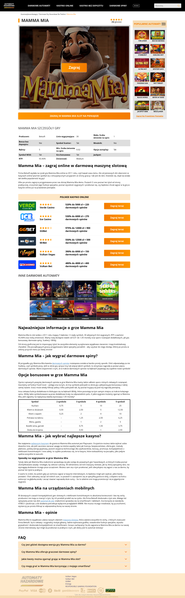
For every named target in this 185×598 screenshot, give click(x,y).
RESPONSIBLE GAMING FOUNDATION (81, 586)
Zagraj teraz (117, 205)
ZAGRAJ (40, 289)
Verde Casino (47, 207)
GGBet (43, 230)
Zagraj (74, 67)
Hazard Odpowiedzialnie (101, 595)
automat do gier (47, 501)
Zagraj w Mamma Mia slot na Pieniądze (74, 115)
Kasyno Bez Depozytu (91, 5)
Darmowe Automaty (39, 5)
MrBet (43, 242)
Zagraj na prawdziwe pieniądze (149, 116)
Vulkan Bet (46, 266)
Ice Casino (45, 219)
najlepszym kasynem (40, 443)
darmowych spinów (60, 363)
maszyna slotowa (70, 519)
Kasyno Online (65, 5)
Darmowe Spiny (118, 5)
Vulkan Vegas (47, 254)
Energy (68, 584)
